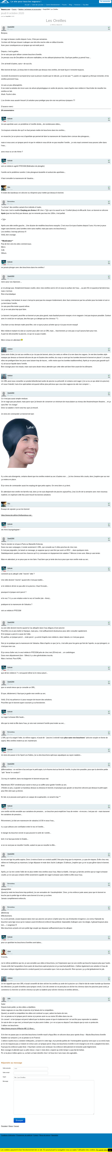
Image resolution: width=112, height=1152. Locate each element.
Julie (8, 998)
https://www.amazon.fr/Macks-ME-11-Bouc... (18, 1028)
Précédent (4, 1126)
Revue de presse (44, 1135)
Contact (35, 1135)
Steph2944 (8, 16)
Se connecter (105, 1)
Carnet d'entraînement (53, 5)
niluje (9, 951)
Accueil (27, 5)
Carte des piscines (38, 5)
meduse (9, 349)
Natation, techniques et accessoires (29, 9)
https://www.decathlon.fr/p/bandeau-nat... (16, 515)
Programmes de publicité (24, 1135)
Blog (70, 5)
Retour (11, 1126)
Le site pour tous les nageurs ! (26, 2)
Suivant (16, 1126)
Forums (64, 5)
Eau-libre (85, 5)
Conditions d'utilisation (8, 1135)
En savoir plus (101, 1150)
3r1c (8, 187)
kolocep (9, 118)
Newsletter (54, 1135)
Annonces (77, 5)
